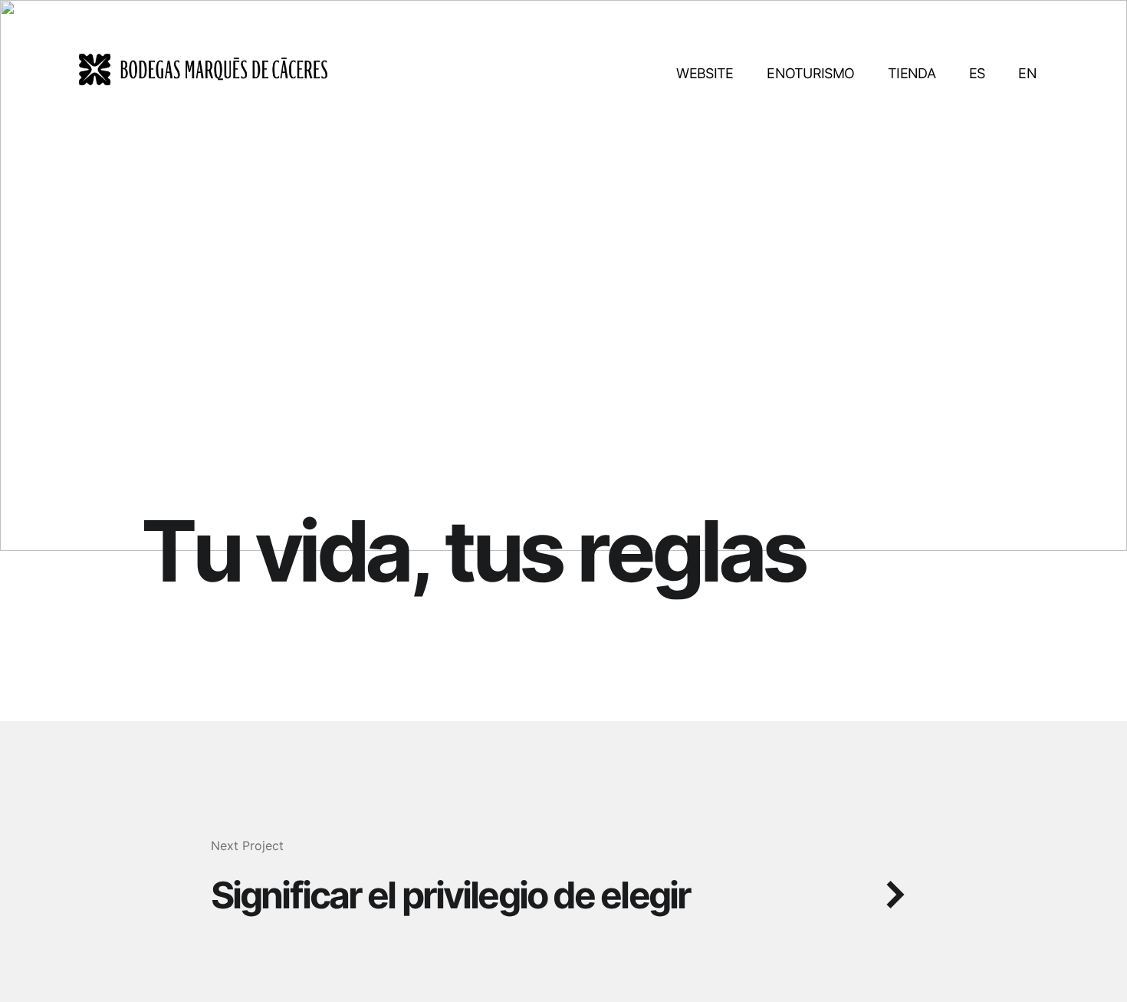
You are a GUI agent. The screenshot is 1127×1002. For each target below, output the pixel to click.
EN (1027, 73)
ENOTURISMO (810, 73)
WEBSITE (704, 73)
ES (977, 73)
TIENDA (911, 73)
